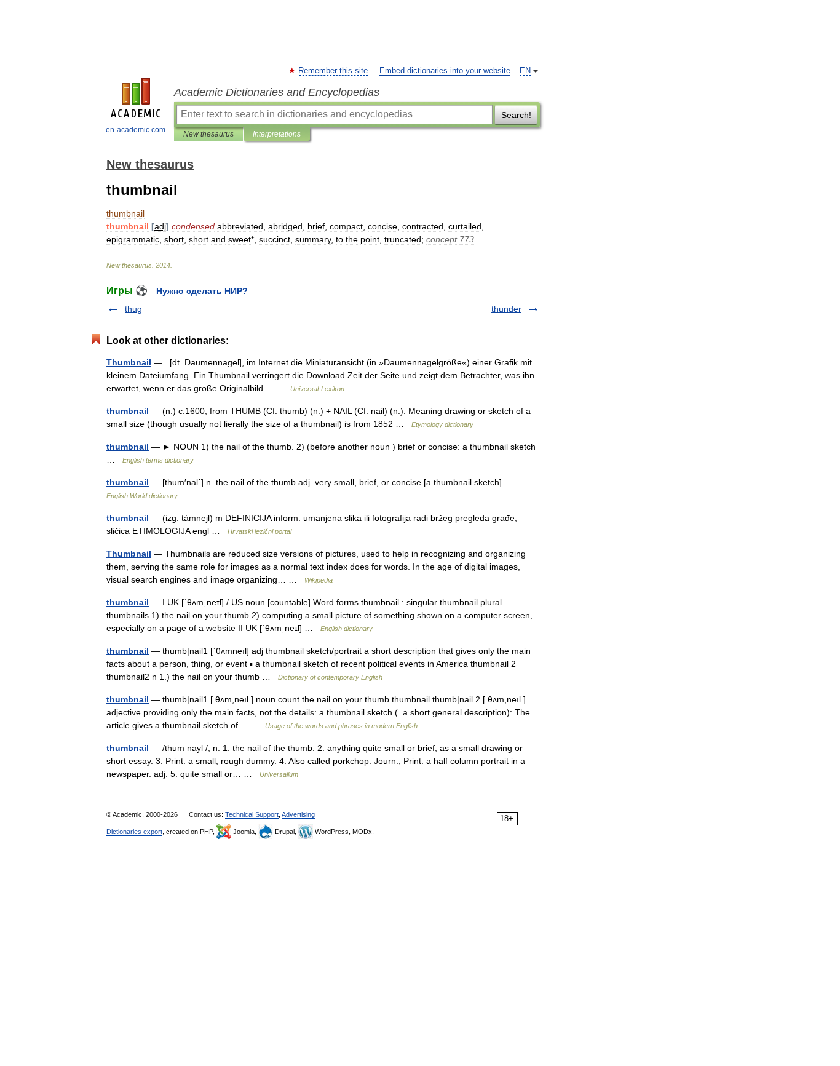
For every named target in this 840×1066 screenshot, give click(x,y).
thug (133, 309)
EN (525, 70)
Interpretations (277, 134)
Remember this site (333, 70)
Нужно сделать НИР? (202, 291)
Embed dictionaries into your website (444, 70)
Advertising (298, 814)
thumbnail (127, 411)
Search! (516, 115)
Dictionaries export (134, 831)
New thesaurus (208, 134)
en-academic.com (135, 129)
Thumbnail (128, 362)
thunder (506, 309)
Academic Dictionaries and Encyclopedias (276, 92)
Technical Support (252, 814)
